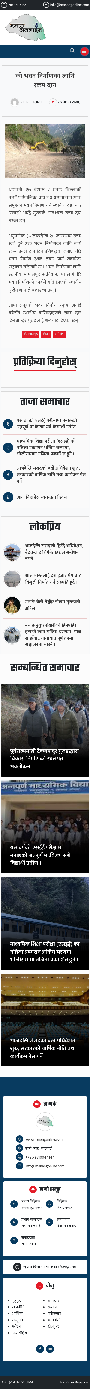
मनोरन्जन (54, 1313)
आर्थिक (17, 1313)
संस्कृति (17, 1320)
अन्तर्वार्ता (54, 1320)
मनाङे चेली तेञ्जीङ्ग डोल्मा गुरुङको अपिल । (52, 605)
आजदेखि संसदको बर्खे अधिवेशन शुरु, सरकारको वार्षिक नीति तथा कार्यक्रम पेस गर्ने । (51, 474)
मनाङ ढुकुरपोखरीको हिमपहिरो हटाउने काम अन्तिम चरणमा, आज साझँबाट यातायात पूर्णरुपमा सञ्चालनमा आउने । (53, 635)
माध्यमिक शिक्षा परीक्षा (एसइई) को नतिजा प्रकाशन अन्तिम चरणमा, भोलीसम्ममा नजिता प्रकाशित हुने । (46, 448)
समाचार (53, 1301)
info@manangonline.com (69, 5)
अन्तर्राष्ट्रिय (19, 1333)
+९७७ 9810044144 (40, 1157)
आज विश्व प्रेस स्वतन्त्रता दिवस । (43, 497)
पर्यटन (16, 1326)
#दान (46, 334)
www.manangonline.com (44, 1139)
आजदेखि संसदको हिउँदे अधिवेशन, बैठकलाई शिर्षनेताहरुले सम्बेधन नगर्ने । (54, 552)
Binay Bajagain (77, 1382)
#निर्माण (59, 334)
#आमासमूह (31, 334)
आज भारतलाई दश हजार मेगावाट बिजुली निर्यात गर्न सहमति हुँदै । (53, 579)
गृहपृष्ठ (16, 1301)
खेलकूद (53, 1326)
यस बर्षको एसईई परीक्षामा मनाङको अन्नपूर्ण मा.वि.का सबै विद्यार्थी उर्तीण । (48, 424)
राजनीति (18, 1307)
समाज (52, 1307)
